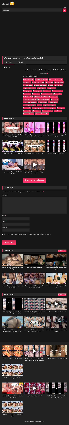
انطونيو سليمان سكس (41, 85)
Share (21, 62)
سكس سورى (28, 90)
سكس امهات (59, 85)
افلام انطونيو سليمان (39, 82)
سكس (51, 85)
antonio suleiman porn (42, 79)
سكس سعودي (52, 88)
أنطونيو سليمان (54, 96)
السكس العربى (59, 82)
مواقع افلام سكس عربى (42, 113)
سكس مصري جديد (48, 110)
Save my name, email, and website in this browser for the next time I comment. (27, 234)
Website (4, 227)
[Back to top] (64, 420)
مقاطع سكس (59, 93)
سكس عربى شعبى (50, 108)
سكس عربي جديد (58, 90)
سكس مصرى (28, 110)
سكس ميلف (36, 93)
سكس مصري (37, 110)
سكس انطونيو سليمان (30, 88)
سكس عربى (47, 90)
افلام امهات (27, 82)
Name (4, 215)
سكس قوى (27, 93)
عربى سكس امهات (47, 93)
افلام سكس (50, 82)
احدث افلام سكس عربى (56, 79)
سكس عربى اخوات (38, 108)
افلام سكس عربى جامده (30, 102)
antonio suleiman (29, 79)
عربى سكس (59, 110)
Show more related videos (34, 180)
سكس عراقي (38, 90)
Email (4, 221)
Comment (5, 195)
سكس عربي (61, 108)
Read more (43, 73)
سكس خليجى (42, 88)
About (9, 62)
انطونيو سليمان (28, 85)
